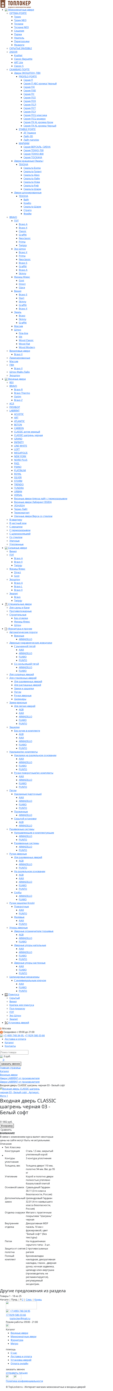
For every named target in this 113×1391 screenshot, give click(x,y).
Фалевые (19, 917)
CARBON (19, 428)
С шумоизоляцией (19, 533)
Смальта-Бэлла (32, 168)
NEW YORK (20, 456)
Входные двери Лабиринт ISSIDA (33, 502)
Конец (38, 1299)
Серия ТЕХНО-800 (34, 153)
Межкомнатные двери (21, 9)
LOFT (17, 449)
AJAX (21, 649)
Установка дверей (18, 1022)
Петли (17, 692)
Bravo (22, 315)
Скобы (17, 892)
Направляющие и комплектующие (34, 832)
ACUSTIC (19, 414)
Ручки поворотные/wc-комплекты (33, 772)
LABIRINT (14, 410)
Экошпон (14, 375)
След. (29, 1299)
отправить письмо (17, 1372)
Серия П (28, 80)
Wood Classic (26, 340)
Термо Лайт (21, 509)
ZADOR (13, 51)
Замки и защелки (24, 688)
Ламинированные (19, 357)
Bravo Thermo (22, 393)
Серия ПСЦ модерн (35, 118)
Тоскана (18, 23)
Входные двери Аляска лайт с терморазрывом (40, 498)
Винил (17, 291)
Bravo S (23, 263)
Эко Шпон (20, 248)
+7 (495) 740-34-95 (14, 1035)
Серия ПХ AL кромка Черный (40, 125)
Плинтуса (13, 994)
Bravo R (18, 389)
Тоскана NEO (21, 27)
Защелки (14, 727)
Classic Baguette (23, 59)
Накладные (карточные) (28, 794)
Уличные (14, 540)
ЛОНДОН (19, 505)
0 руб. (7, 1056)
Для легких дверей (24, 706)
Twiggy (23, 245)
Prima (22, 241)
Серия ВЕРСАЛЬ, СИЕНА (37, 146)
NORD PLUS (20, 459)
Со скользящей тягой (26, 663)
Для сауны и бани (19, 607)
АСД (11, 403)
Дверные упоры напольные (30, 945)
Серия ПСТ (30, 108)
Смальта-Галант (33, 171)
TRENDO (19, 484)
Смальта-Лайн (32, 178)
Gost (21, 280)
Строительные (17, 614)
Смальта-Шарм (32, 189)
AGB (21, 709)
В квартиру (15, 519)
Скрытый (14, 998)
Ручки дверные (22, 695)
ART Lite (18, 62)
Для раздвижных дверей (28, 681)
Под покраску (17, 1008)
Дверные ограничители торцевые (33, 931)
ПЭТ (16, 220)
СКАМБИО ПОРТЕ (19, 69)
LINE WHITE (20, 445)
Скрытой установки (25, 818)
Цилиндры (20, 699)
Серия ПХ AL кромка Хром (38, 122)
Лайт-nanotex (31, 139)
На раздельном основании (29, 871)
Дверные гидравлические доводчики (30, 642)
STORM (18, 481)
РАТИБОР (14, 407)
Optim (17, 396)
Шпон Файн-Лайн (19, 372)
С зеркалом (16, 526)
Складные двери (17, 547)
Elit (20, 336)
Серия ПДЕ (30, 90)
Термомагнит (22, 512)
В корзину (7, 1125)
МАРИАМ (24, 143)
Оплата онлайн (19, 1363)
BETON (18, 424)
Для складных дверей (21, 674)
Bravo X (23, 227)
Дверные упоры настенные (29, 962)
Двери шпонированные (27, 192)
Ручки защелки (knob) (22, 903)
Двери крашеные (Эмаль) (28, 161)
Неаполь (19, 37)
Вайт (26, 199)
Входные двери (17, 379)
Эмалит (13, 593)
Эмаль (17, 312)
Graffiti (23, 234)
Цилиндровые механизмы (24, 976)
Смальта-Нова (32, 182)
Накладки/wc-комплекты (23, 751)
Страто (28, 210)
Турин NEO (20, 20)
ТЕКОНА (23, 164)
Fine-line (23, 333)
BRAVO (13, 217)
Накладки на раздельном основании (35, 755)
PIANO (17, 467)
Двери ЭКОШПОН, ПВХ (27, 73)
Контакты (10, 1046)
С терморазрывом (19, 530)
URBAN (18, 491)
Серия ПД (29, 87)
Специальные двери (20, 604)
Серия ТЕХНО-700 (34, 150)
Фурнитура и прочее (20, 628)
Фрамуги (19, 44)
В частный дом (17, 523)
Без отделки (21, 618)
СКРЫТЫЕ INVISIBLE (20, 48)
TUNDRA (19, 488)
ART (16, 417)
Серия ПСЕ (30, 97)
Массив (18, 326)
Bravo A (23, 224)
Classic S (19, 66)
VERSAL (18, 495)
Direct (22, 284)
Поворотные (21, 906)
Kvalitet (18, 55)
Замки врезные (18, 702)
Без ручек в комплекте (27, 730)
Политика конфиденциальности (24, 1381)
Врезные (19, 635)
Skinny (22, 273)
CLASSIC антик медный (27, 431)
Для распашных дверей (27, 685)
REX (11, 382)
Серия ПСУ (30, 111)
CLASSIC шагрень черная (28, 435)
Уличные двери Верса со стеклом (33, 516)
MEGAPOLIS (21, 452)
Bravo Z (18, 400)
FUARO (23, 656)
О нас (14, 1353)
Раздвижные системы (21, 829)
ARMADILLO (25, 639)
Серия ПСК (30, 101)
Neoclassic (25, 238)
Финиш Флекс (22, 277)
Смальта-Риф (31, 185)
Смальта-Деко (32, 175)
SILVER (18, 477)
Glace (22, 287)
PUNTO (23, 660)
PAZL (16, 463)
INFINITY (19, 442)
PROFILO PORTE (28, 76)
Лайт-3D (28, 136)
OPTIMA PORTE (18, 13)
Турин (17, 16)
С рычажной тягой (24, 646)
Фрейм (27, 213)
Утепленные (16, 544)
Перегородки (21, 41)
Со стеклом (15, 537)
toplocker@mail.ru (20, 1318)
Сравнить (6, 1129)
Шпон (17, 329)
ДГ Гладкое (30, 132)
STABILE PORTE (27, 129)
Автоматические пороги (23, 632)
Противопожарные (20, 611)
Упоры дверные (18, 927)
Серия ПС (29, 94)
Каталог (9, 1042)
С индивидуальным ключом (30, 980)
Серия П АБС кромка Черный (40, 83)
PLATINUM (20, 470)
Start (21, 298)
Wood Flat (24, 343)
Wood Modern (27, 347)
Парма (18, 34)
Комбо (27, 203)
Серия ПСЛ (30, 104)
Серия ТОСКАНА (33, 157)
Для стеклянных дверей (22, 678)
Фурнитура (17, 1340)
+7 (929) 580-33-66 (35, 1035)
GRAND (18, 438)
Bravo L (18, 586)
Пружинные (21, 811)
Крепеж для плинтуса (21, 1005)
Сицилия (19, 30)
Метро (14, 1343)
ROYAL (17, 474)
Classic (22, 231)
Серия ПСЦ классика (35, 115)
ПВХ (11, 365)
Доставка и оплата (15, 1039)
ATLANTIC (19, 421)
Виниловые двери (19, 350)
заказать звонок (10, 1063)
